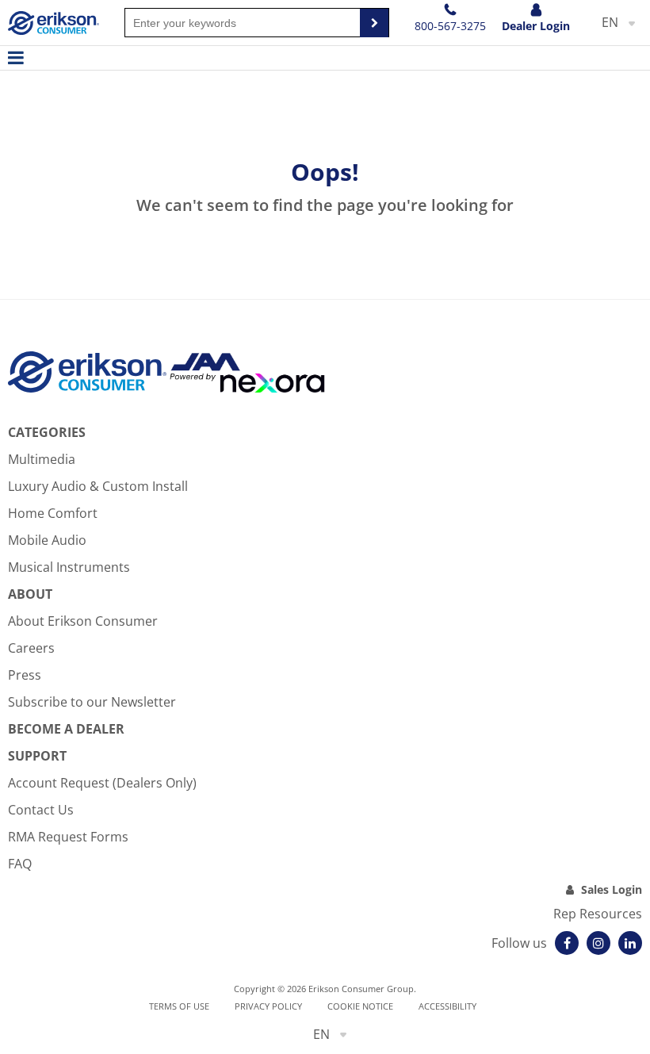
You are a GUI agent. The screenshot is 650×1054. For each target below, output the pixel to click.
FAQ (20, 863)
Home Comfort (53, 513)
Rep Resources (597, 913)
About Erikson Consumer (83, 621)
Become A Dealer (66, 729)
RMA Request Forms (68, 836)
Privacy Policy (268, 1006)
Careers (31, 648)
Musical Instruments (69, 567)
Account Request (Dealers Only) (102, 782)
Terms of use (179, 1006)
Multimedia (41, 459)
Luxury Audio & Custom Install (98, 486)
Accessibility (447, 1006)
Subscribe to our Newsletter (92, 702)
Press (24, 675)
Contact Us (41, 809)
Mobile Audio (47, 540)
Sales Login (611, 889)
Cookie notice (360, 1006)
